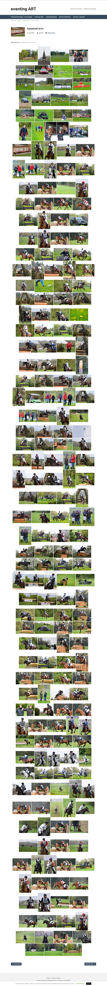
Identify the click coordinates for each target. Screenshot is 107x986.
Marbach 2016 (90, 964)
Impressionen (26, 20)
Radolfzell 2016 (35, 20)
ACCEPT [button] (88, 983)
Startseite (13, 20)
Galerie (19, 20)
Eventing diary (39, 17)
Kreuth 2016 (17, 964)
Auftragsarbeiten (51, 17)
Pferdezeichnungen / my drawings (21, 17)
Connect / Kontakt (79, 17)
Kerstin (41, 33)
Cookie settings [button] (80, 983)
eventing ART (23, 8)
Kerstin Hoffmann (65, 17)
